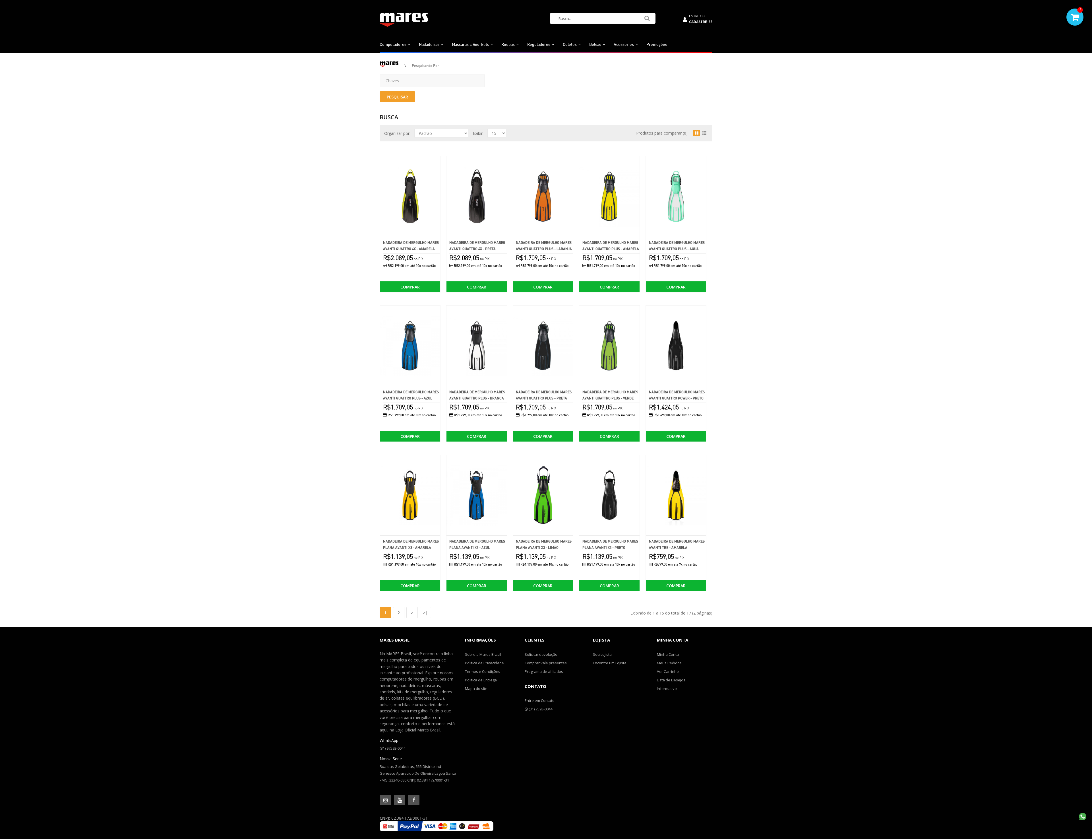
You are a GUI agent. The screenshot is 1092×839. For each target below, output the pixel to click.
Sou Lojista (602, 654)
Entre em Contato (540, 700)
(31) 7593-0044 (540, 709)
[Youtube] (399, 800)
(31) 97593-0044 (393, 748)
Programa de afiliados (544, 671)
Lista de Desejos (671, 680)
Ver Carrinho (668, 671)
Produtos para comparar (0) (662, 133)
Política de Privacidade (484, 662)
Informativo (667, 688)
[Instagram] (385, 800)
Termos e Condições (482, 671)
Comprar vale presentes (546, 662)
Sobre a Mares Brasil (483, 654)
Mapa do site (476, 688)
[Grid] (696, 133)
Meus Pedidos (669, 662)
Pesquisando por (425, 65)
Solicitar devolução (541, 654)
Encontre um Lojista (609, 662)
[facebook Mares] (413, 800)
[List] (704, 133)
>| (425, 612)
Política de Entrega (481, 680)
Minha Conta (668, 654)
